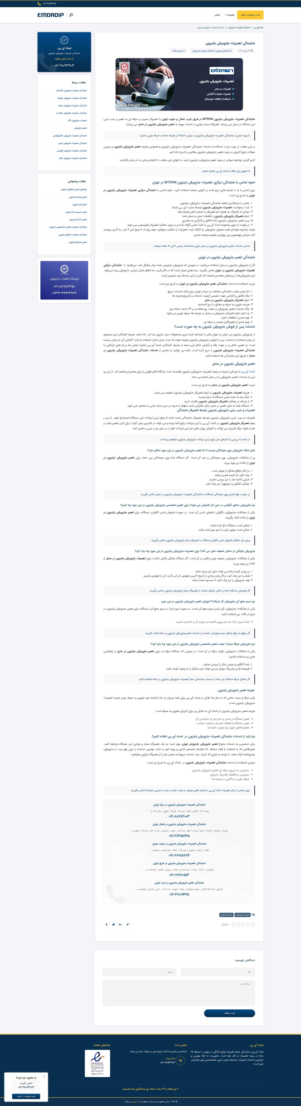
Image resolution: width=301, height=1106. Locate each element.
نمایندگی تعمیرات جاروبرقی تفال (73, 158)
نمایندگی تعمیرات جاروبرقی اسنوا (73, 105)
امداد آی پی (258, 27)
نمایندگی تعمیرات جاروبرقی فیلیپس (72, 150)
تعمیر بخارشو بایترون (78, 242)
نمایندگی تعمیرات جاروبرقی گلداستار (71, 90)
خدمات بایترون (226, 915)
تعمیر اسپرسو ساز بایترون (76, 212)
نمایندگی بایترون (222, 50)
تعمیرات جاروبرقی (242, 915)
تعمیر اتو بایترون (79, 204)
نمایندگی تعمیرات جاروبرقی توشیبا (72, 98)
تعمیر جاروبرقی (80, 128)
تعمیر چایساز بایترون (78, 197)
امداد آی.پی (248, 371)
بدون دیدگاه (177, 50)
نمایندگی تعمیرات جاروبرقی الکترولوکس (70, 135)
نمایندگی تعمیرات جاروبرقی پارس (72, 143)
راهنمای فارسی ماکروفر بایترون (74, 189)
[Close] (44, 1076)
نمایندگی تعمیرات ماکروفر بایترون (73, 234)
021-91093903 (167, 1063)
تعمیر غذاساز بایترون (78, 219)
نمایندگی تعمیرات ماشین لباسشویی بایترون (68, 227)
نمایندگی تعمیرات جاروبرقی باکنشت (71, 113)
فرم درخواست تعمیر (26, 1096)
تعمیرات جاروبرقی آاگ (77, 120)
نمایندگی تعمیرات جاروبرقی (239, 27)
